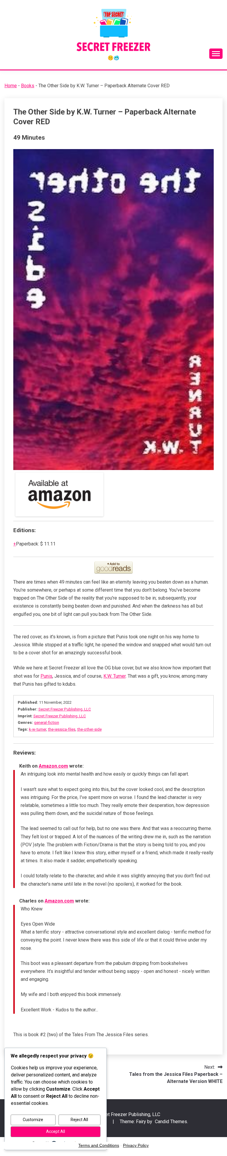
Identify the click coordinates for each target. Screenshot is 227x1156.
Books (27, 85)
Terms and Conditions (98, 1145)
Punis (46, 676)
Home (10, 85)
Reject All (79, 1119)
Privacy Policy (136, 1145)
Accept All (55, 1131)
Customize (33, 1119)
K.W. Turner (114, 676)
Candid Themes (171, 1121)
